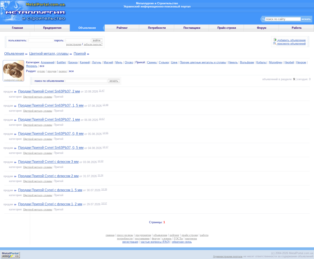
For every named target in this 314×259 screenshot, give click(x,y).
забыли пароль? (93, 44)
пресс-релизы (125, 235)
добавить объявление (291, 40)
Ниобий (289, 62)
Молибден (275, 62)
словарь (167, 238)
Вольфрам (247, 62)
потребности (125, 238)
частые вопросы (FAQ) (155, 241)
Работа (296, 27)
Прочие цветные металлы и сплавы (203, 62)
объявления (160, 235)
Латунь (96, 62)
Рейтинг (122, 27)
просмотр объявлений (291, 43)
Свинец (152, 62)
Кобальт (261, 62)
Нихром (301, 62)
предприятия (143, 235)
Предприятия (52, 27)
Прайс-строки (226, 27)
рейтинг (174, 235)
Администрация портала (227, 256)
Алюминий (47, 62)
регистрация (73, 44)
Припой (80, 53)
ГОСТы (178, 238)
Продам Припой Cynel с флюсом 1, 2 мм (50, 204)
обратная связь (182, 241)
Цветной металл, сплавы (49, 53)
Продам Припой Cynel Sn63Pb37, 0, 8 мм (51, 134)
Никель (233, 62)
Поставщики (191, 27)
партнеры (191, 238)
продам (51, 71)
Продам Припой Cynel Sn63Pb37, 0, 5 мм (51, 148)
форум (156, 238)
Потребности (157, 27)
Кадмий (85, 62)
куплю (41, 71)
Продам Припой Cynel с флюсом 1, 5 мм (50, 190)
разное (63, 71)
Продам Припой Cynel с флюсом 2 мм (48, 176)
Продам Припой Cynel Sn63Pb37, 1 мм (49, 120)
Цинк (174, 62)
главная (110, 235)
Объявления (14, 53)
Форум (261, 27)
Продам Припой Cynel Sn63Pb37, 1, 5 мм (51, 105)
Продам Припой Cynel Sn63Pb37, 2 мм (49, 91)
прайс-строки (190, 235)
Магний (108, 62)
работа (204, 235)
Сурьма (164, 62)
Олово (129, 62)
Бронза (73, 62)
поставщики (142, 238)
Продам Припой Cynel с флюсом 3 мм (48, 162)
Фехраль (31, 66)
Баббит (61, 62)
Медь (118, 62)
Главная (17, 27)
